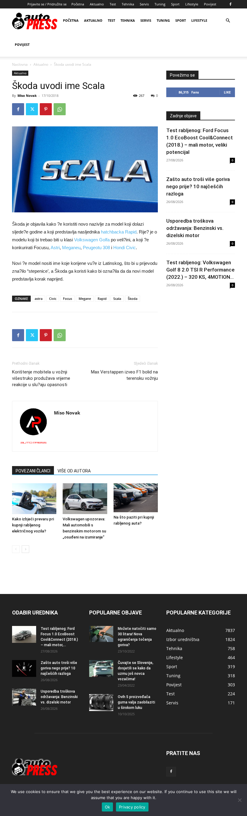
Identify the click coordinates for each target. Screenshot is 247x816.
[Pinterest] (46, 109)
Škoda (132, 298)
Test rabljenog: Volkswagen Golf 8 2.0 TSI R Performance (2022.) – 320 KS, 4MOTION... (200, 269)
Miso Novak (27, 95)
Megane (85, 298)
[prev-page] (16, 549)
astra (38, 298)
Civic (52, 298)
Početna (77, 4)
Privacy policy (132, 807)
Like (227, 92)
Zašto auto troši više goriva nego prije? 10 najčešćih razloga (198, 186)
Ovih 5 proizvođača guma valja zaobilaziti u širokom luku (136, 702)
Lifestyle (191, 4)
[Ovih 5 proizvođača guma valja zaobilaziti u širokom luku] (101, 702)
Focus (67, 298)
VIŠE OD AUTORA (74, 470)
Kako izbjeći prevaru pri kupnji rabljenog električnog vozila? (33, 525)
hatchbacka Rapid (118, 231)
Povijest (210, 4)
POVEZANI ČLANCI (33, 470)
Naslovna (20, 64)
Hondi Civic (124, 247)
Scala (117, 298)
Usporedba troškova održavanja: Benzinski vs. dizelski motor (195, 228)
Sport (175, 4)
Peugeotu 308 (96, 247)
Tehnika (128, 4)
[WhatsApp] (60, 109)
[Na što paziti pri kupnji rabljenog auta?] (136, 497)
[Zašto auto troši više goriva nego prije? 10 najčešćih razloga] (24, 668)
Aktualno (97, 4)
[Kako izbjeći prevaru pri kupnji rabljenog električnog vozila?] (34, 498)
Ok (107, 807)
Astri (55, 247)
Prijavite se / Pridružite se (47, 4)
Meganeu (71, 247)
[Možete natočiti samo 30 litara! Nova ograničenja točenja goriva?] (101, 634)
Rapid (102, 298)
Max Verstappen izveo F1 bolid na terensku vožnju (124, 375)
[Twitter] (32, 109)
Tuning (160, 4)
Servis (144, 4)
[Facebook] (230, 4)
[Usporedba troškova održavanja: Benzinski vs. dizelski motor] (24, 697)
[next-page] (25, 549)
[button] (227, 21)
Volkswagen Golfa (92, 239)
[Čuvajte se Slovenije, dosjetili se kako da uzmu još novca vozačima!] (101, 668)
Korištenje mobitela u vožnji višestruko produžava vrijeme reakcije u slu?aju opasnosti (41, 378)
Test (113, 4)
